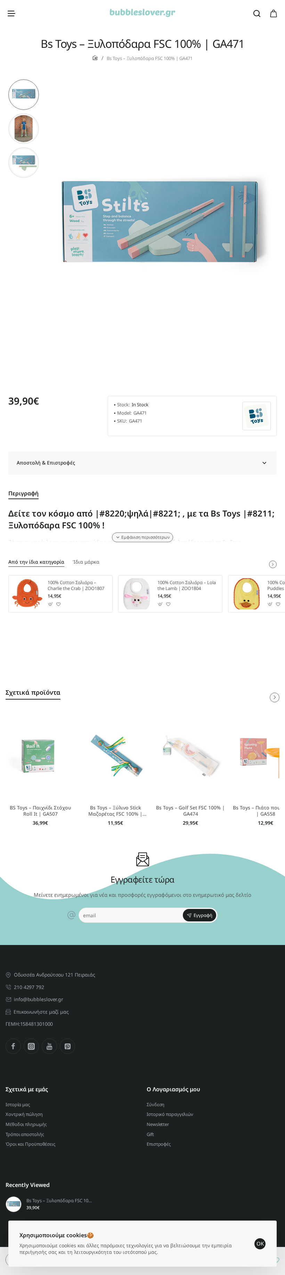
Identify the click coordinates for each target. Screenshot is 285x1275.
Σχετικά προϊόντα (33, 692)
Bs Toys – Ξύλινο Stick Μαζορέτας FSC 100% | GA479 (115, 811)
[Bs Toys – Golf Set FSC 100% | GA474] (190, 755)
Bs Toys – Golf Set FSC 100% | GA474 (190, 811)
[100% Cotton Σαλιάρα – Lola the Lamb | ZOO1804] (137, 593)
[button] (23, 82)
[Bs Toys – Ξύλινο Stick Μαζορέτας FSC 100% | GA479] (115, 755)
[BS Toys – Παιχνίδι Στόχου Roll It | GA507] (40, 755)
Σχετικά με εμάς (27, 1089)
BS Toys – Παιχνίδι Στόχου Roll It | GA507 (40, 811)
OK (260, 1243)
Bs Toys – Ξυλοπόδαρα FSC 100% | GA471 (59, 1201)
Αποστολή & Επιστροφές (46, 462)
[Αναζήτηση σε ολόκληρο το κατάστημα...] (257, 13)
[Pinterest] (67, 1046)
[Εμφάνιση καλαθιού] (273, 13)
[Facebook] (13, 1046)
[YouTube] (49, 1046)
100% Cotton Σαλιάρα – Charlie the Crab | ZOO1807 (76, 585)
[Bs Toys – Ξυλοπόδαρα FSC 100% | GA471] (14, 1204)
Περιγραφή (23, 493)
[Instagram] (31, 1046)
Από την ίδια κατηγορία (36, 562)
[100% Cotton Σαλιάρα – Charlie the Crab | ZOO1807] (27, 593)
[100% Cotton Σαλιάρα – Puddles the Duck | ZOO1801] (246, 593)
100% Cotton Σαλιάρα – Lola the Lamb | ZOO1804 (186, 585)
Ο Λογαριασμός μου (173, 1089)
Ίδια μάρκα (86, 562)
